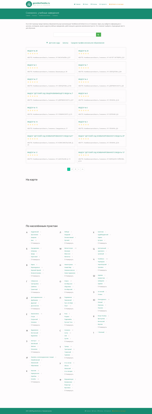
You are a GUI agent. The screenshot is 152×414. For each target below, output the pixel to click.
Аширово (34, 237)
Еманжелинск (35, 314)
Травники (67, 355)
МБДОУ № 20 (83, 51)
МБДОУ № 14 (32, 122)
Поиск (86, 4)
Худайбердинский (103, 234)
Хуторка (100, 240)
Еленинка (34, 322)
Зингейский (34, 343)
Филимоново (68, 382)
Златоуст (34, 341)
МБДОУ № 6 (83, 108)
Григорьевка (35, 284)
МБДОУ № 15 (32, 108)
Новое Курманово (70, 273)
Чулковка (101, 267)
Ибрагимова (35, 365)
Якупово (100, 324)
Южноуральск (102, 299)
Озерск (66, 281)
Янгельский (101, 321)
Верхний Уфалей (36, 270)
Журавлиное (35, 330)
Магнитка (67, 256)
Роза (66, 314)
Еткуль (33, 316)
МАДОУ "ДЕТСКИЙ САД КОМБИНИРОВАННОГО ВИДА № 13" (101, 152)
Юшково (100, 308)
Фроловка (67, 387)
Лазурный (67, 234)
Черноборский (102, 264)
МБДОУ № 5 (32, 65)
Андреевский (35, 232)
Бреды (33, 254)
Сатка (66, 333)
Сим (65, 336)
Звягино (33, 346)
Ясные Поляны (102, 316)
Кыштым (33, 370)
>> (82, 169)
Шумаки (100, 283)
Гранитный (34, 289)
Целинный (101, 254)
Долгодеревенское (37, 297)
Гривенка (34, 286)
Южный (100, 302)
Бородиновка (35, 248)
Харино (100, 237)
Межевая (67, 251)
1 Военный (101, 332)
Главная (77, 4)
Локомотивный (69, 237)
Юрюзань (101, 305)
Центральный (102, 248)
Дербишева (34, 300)
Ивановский (35, 363)
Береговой (34, 256)
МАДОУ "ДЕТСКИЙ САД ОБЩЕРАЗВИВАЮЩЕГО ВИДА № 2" (50, 93)
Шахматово (101, 278)
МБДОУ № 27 (32, 79)
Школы (65, 43)
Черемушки (101, 261)
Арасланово (35, 234)
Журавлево (34, 336)
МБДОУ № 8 (83, 93)
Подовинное (68, 297)
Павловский (68, 300)
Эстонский (101, 291)
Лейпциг (67, 232)
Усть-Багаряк (68, 371)
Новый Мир (68, 267)
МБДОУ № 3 (83, 122)
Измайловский (35, 360)
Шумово (100, 275)
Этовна (100, 294)
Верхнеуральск (35, 267)
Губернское (34, 281)
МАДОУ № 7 (83, 65)
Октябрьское (68, 284)
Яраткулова (101, 318)
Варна (33, 264)
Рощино (67, 316)
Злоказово (34, 349)
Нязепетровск (68, 264)
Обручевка (67, 286)
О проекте (103, 4)
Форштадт (67, 385)
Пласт (66, 306)
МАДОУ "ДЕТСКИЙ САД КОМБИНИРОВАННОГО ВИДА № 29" (101, 136)
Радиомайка (68, 319)
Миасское (67, 254)
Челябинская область (44, 15)
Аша (32, 240)
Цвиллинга (101, 251)
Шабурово (101, 281)
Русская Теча (68, 322)
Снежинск (55, 15)
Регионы (94, 4)
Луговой (67, 240)
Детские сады (54, 43)
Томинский (67, 352)
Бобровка (34, 251)
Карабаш (34, 376)
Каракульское (35, 373)
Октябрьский (68, 289)
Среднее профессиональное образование (87, 43)
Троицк (66, 346)
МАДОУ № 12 (32, 152)
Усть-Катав (68, 363)
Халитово (101, 232)
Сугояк (66, 338)
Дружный (34, 303)
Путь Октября (68, 303)
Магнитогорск (68, 248)
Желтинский (34, 333)
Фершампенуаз (69, 379)
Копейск (33, 379)
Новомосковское (69, 270)
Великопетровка (36, 273)
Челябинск (101, 259)
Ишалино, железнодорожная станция (42, 357)
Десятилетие (35, 306)
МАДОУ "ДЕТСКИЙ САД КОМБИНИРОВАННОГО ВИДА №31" (50, 136)
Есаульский (34, 319)
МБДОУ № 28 (32, 51)
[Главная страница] (38, 4)
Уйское (66, 365)
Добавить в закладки (117, 4)
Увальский (67, 368)
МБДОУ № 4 (83, 79)
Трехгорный (68, 349)
